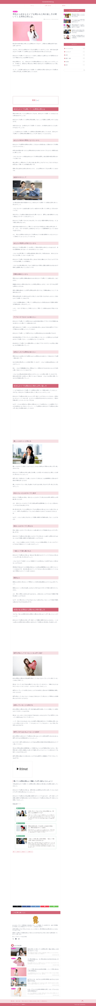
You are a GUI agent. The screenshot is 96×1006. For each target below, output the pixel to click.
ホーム (32, 5)
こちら (25, 936)
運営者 (63, 5)
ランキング (75, 51)
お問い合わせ (48, 5)
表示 (38, 100)
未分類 (75, 61)
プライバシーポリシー (16, 1004)
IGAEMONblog (48, 2)
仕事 (75, 55)
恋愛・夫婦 (15, 11)
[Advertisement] (35, 84)
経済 (75, 65)
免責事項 (23, 1004)
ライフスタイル (75, 48)
